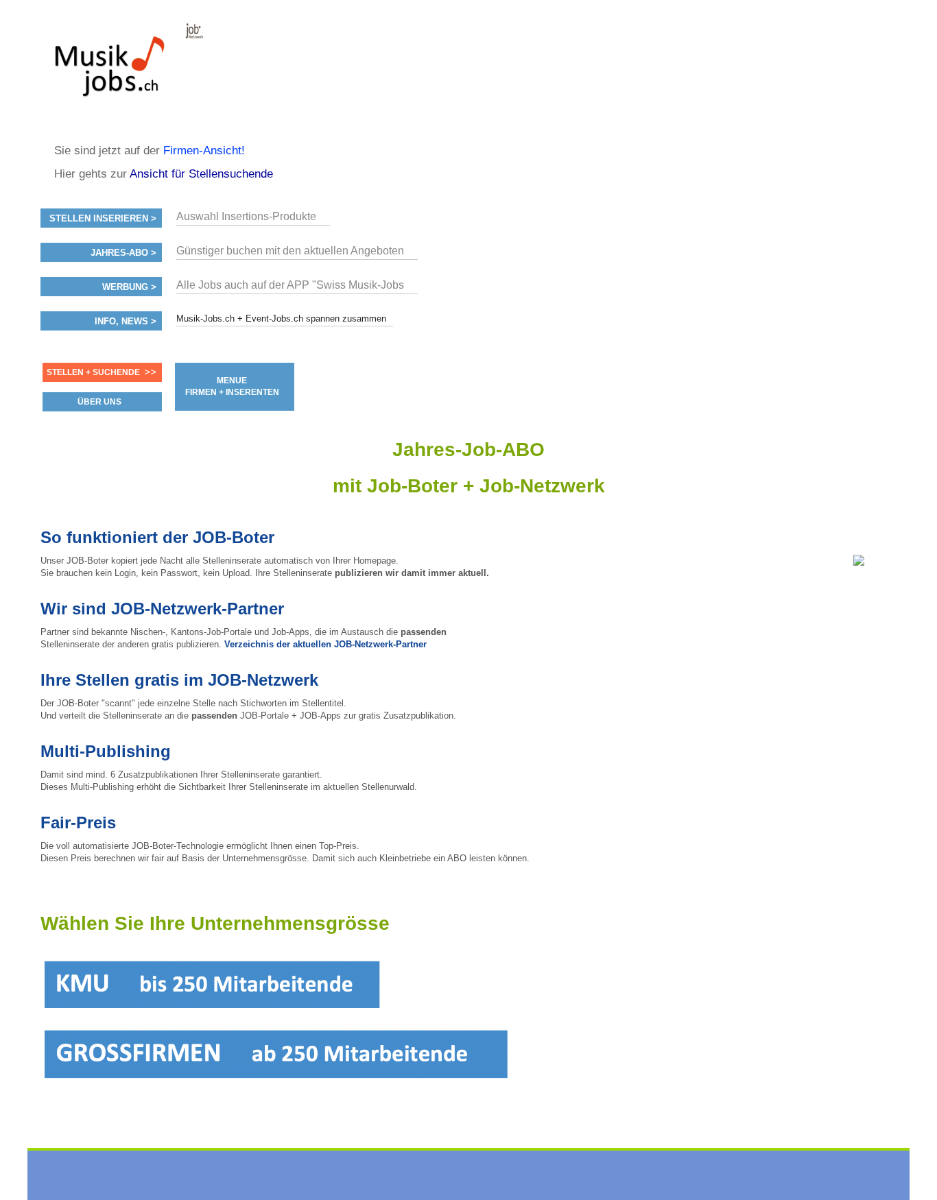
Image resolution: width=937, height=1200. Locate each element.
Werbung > (129, 287)
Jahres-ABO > (123, 253)
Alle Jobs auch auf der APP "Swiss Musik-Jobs (290, 285)
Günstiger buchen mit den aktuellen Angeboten (290, 250)
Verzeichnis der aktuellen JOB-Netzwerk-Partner (325, 644)
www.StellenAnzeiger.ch (122, 71)
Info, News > (125, 321)
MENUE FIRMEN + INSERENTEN (232, 386)
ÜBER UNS (99, 402)
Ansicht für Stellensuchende (201, 173)
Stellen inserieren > (102, 219)
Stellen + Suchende (93, 372)
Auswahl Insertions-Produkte (246, 216)
